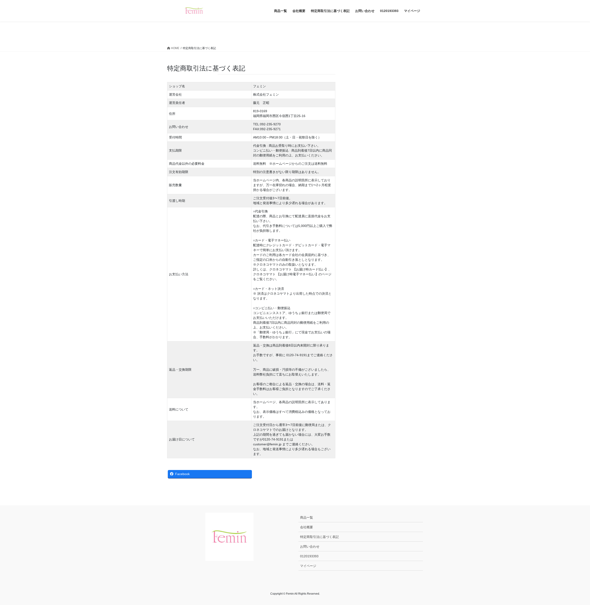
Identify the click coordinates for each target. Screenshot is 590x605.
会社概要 (306, 527)
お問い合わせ (309, 546)
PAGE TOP (573, 583)
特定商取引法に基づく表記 (319, 537)
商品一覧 (306, 517)
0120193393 (309, 556)
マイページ (308, 566)
